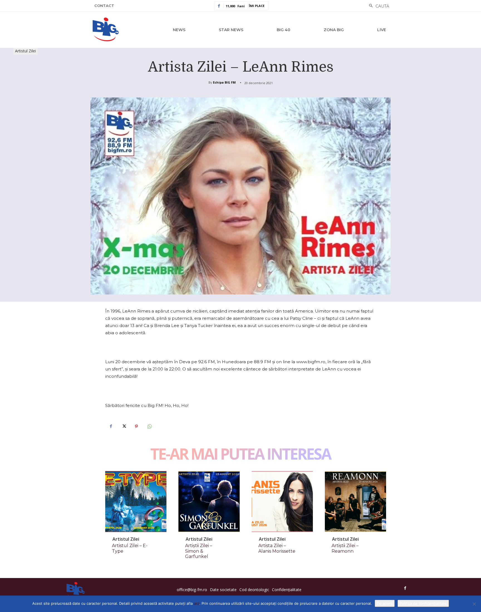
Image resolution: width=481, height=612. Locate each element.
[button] (377, 6)
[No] (474, 604)
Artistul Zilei (25, 50)
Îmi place (256, 6)
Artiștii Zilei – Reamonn (345, 548)
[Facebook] (110, 426)
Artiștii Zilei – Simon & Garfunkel (198, 551)
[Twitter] (123, 426)
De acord (384, 603)
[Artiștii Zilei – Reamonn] (355, 501)
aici (196, 603)
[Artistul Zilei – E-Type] (135, 501)
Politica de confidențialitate (423, 603)
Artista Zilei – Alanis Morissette (276, 548)
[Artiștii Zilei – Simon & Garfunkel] (209, 501)
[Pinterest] (136, 426)
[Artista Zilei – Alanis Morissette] (282, 501)
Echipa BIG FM (224, 82)
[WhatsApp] (149, 426)
